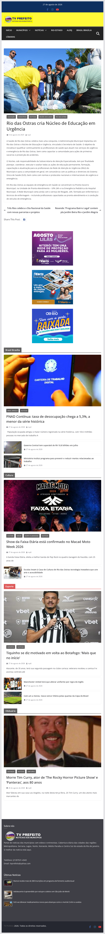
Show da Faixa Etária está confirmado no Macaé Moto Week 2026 (48, 544)
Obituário (31, 771)
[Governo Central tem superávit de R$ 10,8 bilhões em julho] (13, 447)
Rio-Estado (56, 30)
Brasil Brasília (84, 30)
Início (9, 30)
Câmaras (10, 36)
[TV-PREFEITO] (23, 832)
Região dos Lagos (46, 117)
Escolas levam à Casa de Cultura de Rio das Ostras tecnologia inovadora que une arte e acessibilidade (61, 571)
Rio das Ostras (61, 117)
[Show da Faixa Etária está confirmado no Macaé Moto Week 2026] (52, 506)
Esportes (10, 647)
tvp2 (29, 135)
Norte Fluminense (31, 536)
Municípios (22, 30)
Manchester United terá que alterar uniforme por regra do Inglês (54, 682)
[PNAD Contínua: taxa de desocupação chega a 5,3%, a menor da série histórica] (52, 380)
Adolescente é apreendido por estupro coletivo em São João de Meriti (41, 891)
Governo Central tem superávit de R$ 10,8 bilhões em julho (51, 445)
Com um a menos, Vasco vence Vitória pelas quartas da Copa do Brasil (56, 696)
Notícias (39, 30)
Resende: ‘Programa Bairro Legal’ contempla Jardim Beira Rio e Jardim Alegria (76, 210)
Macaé (19, 536)
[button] (29, 30)
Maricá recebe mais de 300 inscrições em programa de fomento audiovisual (43, 881)
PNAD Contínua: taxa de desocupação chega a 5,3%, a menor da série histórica (48, 419)
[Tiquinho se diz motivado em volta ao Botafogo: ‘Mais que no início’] (52, 617)
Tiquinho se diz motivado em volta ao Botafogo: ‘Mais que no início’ (51, 655)
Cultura (10, 536)
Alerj (69, 30)
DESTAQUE (10, 771)
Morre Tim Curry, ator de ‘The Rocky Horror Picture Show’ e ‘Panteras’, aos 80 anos (52, 780)
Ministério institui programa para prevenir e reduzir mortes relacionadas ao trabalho (59, 460)
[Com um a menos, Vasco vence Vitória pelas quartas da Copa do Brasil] (13, 698)
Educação (11, 117)
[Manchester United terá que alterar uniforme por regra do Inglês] (13, 684)
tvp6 (29, 552)
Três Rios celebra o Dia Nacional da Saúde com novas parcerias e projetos (28, 210)
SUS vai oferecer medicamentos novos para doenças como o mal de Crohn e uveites (47, 902)
